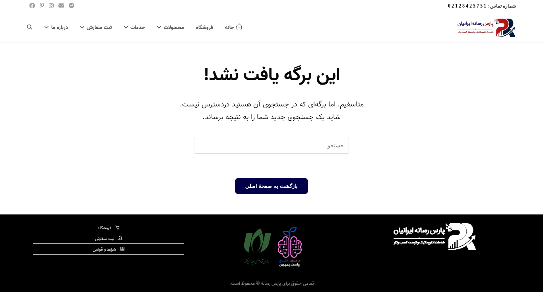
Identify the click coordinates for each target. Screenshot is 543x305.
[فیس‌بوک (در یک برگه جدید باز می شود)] (32, 6)
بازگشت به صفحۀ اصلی (271, 186)
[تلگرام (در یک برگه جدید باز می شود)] (70, 6)
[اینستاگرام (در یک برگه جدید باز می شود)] (51, 6)
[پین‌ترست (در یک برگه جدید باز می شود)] (42, 6)
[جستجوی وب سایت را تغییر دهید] (29, 27)
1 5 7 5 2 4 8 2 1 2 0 (467, 6)
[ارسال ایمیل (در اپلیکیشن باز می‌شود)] (61, 6)
